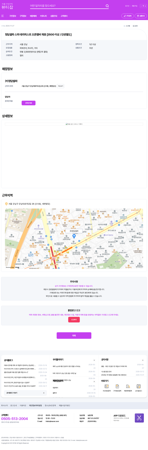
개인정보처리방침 (35, 406)
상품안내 (53, 16)
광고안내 (13, 406)
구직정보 (23, 16)
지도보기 (60, 86)
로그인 (127, 6)
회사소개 (4, 406)
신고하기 (74, 320)
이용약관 (23, 406)
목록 (74, 335)
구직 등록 (128, 16)
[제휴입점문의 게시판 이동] (94, 381)
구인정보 (12, 16)
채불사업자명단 (64, 406)
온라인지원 (28, 103)
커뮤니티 (43, 16)
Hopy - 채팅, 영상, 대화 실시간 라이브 (39, 443)
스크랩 (128, 26)
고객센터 (64, 16)
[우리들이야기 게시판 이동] (94, 360)
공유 (136, 26)
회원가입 (134, 6)
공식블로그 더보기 (11, 393)
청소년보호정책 (50, 406)
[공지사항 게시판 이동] (143, 360)
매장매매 (33, 16)
